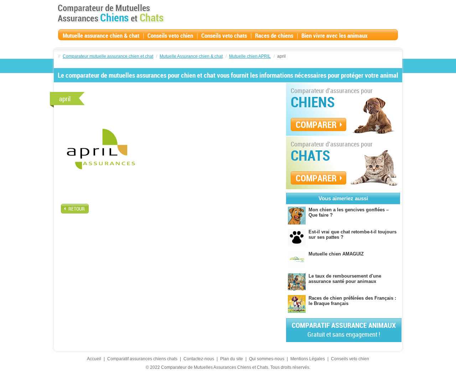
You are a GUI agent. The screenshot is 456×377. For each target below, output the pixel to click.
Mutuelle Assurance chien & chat (191, 56)
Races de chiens (274, 35)
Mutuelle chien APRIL (250, 56)
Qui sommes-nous (266, 358)
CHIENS (313, 102)
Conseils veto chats (224, 35)
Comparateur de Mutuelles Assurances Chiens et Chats (111, 13)
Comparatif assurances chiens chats (142, 358)
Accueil (94, 358)
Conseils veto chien (170, 35)
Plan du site (231, 358)
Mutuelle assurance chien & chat (101, 35)
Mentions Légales (307, 358)
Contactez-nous (198, 358)
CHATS (310, 155)
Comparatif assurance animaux (344, 329)
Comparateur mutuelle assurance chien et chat (108, 56)
